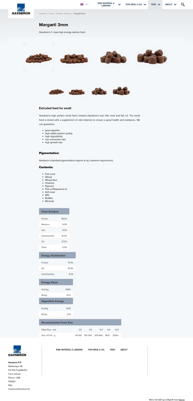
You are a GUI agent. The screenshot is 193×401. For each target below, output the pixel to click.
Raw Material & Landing (106, 4)
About (168, 4)
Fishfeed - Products (64, 13)
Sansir (182, 399)
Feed (153, 4)
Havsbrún (43, 13)
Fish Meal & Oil (134, 4)
